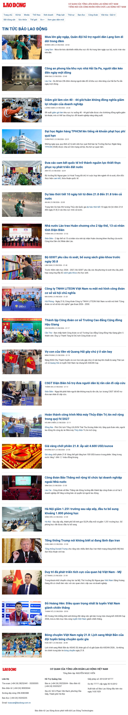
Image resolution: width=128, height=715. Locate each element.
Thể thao (36, 15)
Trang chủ (8, 15)
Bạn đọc (81, 15)
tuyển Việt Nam (79, 619)
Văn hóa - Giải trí (108, 15)
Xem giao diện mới (56, 19)
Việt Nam (109, 580)
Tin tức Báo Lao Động (24, 29)
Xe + (42, 19)
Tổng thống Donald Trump (56, 549)
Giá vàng (48, 454)
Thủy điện (78, 430)
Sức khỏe (22, 19)
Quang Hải (54, 363)
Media (26, 15)
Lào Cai (48, 81)
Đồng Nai (49, 427)
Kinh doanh (48, 15)
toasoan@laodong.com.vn (19, 703)
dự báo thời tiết (93, 207)
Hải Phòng (49, 301)
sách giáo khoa (70, 273)
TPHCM (48, 147)
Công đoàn (93, 15)
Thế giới (33, 19)
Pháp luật (60, 15)
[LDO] (22, 47)
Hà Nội (48, 522)
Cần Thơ (48, 333)
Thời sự (71, 15)
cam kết (57, 178)
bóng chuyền (69, 650)
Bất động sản (9, 19)
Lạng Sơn (49, 49)
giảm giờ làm (57, 112)
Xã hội (18, 15)
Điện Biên (49, 238)
